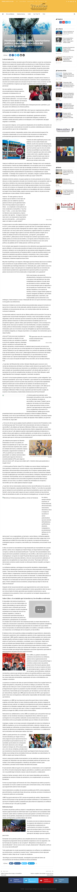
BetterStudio (53, 889)
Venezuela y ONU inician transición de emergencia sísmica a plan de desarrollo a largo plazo (65, 85)
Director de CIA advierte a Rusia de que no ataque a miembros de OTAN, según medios (64, 116)
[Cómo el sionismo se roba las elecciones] (59, 33)
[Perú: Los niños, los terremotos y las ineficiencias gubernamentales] (59, 58)
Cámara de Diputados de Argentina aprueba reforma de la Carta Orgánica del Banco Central (65, 96)
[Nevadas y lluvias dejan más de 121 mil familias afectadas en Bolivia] (59, 74)
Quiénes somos (30, 1)
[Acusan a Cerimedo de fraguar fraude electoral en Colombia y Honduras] (59, 49)
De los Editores (23, 1)
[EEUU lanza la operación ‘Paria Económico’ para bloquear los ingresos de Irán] (59, 181)
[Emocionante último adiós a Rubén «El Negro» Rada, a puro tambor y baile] (59, 39)
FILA (46, 1)
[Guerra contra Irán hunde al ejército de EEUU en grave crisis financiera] (59, 171)
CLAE (36, 1)
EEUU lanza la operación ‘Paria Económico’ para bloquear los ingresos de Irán (65, 182)
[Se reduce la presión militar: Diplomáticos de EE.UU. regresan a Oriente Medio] (59, 191)
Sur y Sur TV (41, 1)
